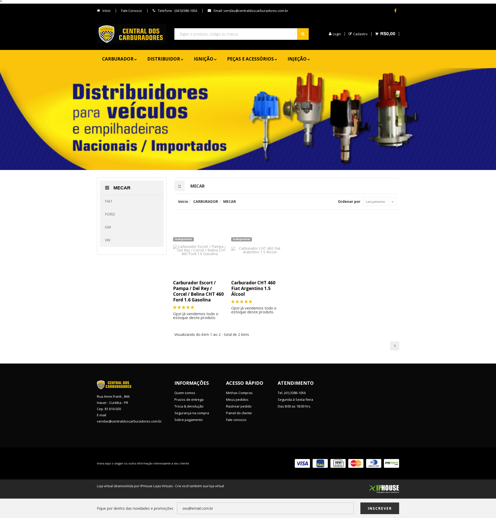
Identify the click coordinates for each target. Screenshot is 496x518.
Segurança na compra (191, 413)
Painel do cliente (239, 413)
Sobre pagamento (188, 419)
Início (106, 10)
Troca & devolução (189, 406)
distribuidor (163, 59)
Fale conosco (236, 419)
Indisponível (183, 239)
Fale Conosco (131, 10)
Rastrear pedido (239, 406)
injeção (297, 59)
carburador (118, 59)
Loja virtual (105, 486)
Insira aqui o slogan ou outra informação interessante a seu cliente (143, 463)
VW (107, 240)
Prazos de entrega (189, 399)
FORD (110, 214)
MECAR (121, 187)
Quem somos (184, 392)
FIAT (109, 201)
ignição (203, 59)
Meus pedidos (237, 399)
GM (108, 227)
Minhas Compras (239, 392)
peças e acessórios (250, 59)
